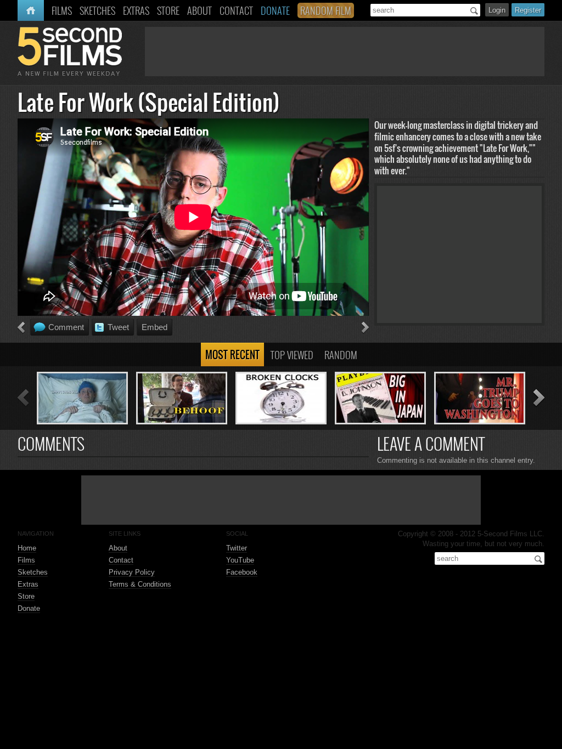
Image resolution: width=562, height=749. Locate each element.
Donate (29, 608)
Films (26, 560)
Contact (121, 560)
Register (528, 10)
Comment (66, 327)
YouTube (240, 560)
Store (26, 596)
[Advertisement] (344, 51)
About (118, 548)
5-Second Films (70, 51)
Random (340, 355)
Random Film (325, 10)
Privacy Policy (132, 572)
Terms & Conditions (140, 584)
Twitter (236, 548)
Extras (28, 584)
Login (496, 10)
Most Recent (232, 355)
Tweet (118, 327)
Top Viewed (292, 355)
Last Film (21, 328)
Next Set (538, 398)
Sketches (33, 572)
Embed (154, 327)
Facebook (241, 572)
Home (28, 10)
